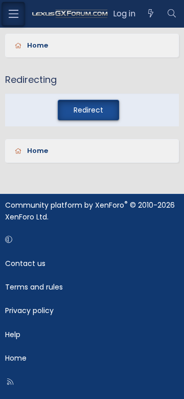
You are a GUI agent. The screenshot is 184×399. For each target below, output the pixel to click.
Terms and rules (34, 287)
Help (12, 334)
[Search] (171, 14)
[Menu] (13, 14)
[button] (90, 239)
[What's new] (151, 14)
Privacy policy (29, 310)
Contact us (25, 263)
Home (16, 358)
